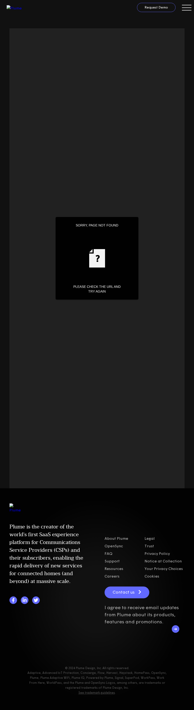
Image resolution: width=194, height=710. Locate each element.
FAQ (108, 553)
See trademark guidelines (97, 692)
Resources (114, 568)
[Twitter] (36, 600)
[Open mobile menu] (186, 7)
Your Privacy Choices (164, 568)
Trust (149, 546)
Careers (112, 576)
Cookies (152, 576)
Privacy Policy (157, 553)
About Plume (116, 538)
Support (112, 561)
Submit (175, 629)
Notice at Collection (163, 561)
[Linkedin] (24, 600)
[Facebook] (13, 600)
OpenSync (114, 546)
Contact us (124, 592)
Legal (150, 538)
